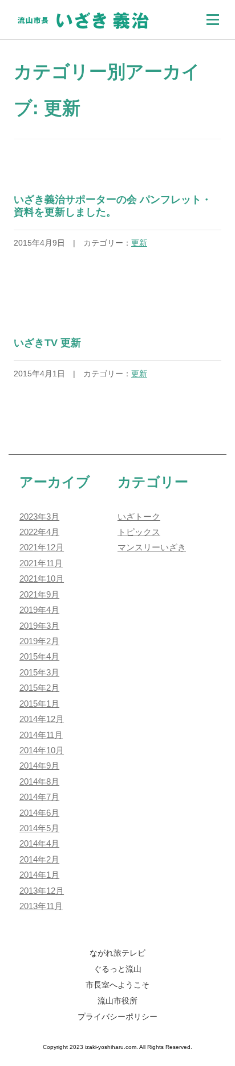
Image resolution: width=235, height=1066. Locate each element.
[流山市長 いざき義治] (83, 19)
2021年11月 (41, 563)
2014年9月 (39, 765)
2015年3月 (39, 672)
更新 (139, 242)
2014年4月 (39, 843)
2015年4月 (39, 656)
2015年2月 (39, 687)
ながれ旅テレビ (117, 952)
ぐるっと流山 (117, 968)
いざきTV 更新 (47, 343)
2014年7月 (39, 797)
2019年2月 (39, 641)
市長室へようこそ (117, 984)
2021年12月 (41, 547)
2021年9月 (39, 594)
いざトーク (139, 516)
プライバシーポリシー (117, 1016)
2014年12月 (41, 719)
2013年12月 (41, 890)
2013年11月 (41, 906)
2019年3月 (39, 626)
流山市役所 (117, 1000)
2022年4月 (39, 532)
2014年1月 (39, 875)
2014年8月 (39, 781)
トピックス (139, 532)
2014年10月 (41, 750)
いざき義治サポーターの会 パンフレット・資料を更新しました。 (113, 206)
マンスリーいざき (152, 547)
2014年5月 (39, 828)
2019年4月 (39, 610)
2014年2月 (39, 859)
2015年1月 (39, 703)
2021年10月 (41, 578)
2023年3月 (39, 516)
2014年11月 (41, 735)
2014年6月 (39, 813)
